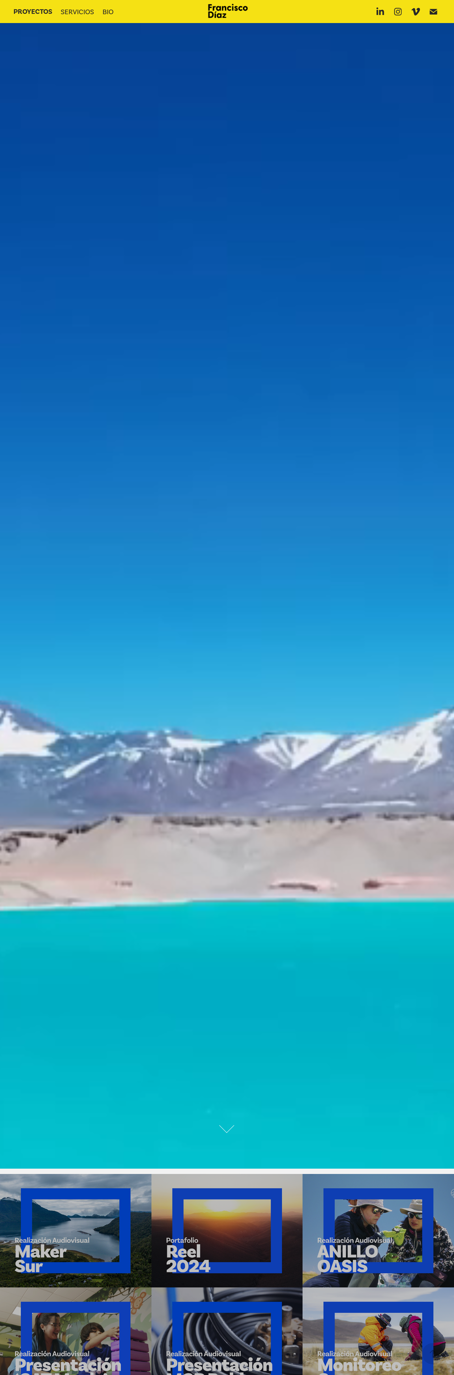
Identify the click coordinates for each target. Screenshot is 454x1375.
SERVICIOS (77, 11)
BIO (108, 11)
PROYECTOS (32, 11)
